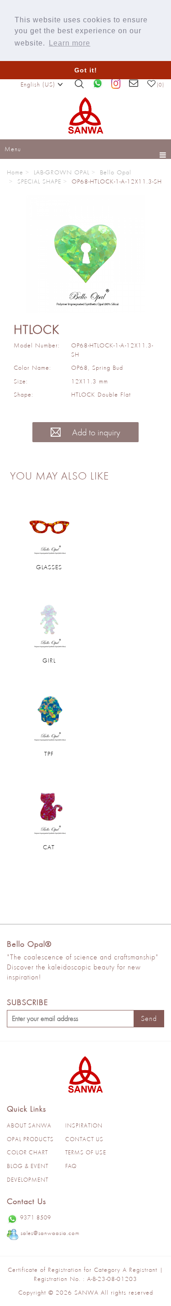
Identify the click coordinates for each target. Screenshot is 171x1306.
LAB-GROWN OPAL (61, 172)
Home (15, 172)
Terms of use (85, 1152)
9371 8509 (35, 1217)
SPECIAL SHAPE (39, 181)
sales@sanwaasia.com (50, 1232)
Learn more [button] (69, 43)
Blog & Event (27, 1166)
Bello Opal (115, 172)
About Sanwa (29, 1125)
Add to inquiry (95, 432)
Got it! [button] (85, 70)
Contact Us (84, 1139)
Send (149, 1018)
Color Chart (27, 1152)
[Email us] (134, 84)
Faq (71, 1166)
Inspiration (84, 1125)
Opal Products (30, 1139)
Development (27, 1179)
